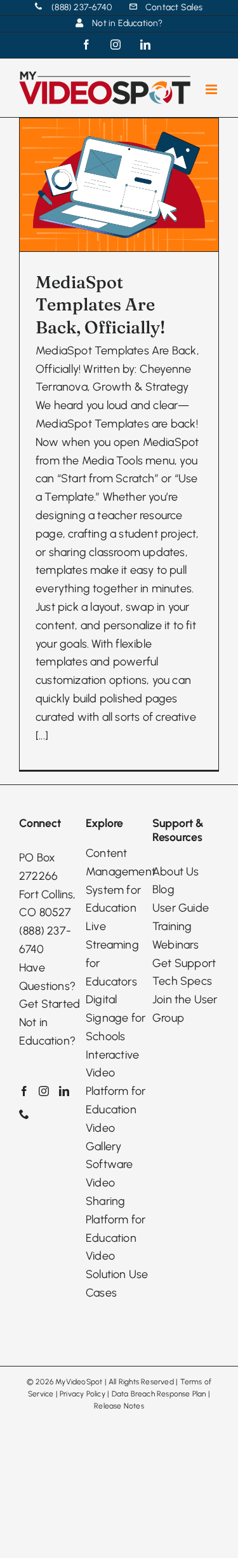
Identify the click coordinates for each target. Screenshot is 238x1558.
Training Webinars (175, 935)
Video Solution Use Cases (117, 1274)
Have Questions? (47, 977)
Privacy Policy (82, 1393)
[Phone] (24, 1114)
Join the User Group (185, 1008)
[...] (42, 735)
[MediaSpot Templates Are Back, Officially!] (119, 184)
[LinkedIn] (64, 1091)
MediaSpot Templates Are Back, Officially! (101, 304)
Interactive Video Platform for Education (115, 1082)
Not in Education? (47, 1031)
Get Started (49, 1004)
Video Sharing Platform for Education (115, 1210)
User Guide (180, 908)
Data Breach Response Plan (159, 1393)
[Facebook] (24, 1091)
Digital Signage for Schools (115, 1017)
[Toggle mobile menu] (212, 89)
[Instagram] (44, 1091)
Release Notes (119, 1406)
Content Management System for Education (119, 880)
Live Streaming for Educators (112, 953)
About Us (175, 872)
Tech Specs (182, 981)
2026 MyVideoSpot (69, 1381)
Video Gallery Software (109, 1146)
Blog (163, 889)
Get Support (184, 963)
